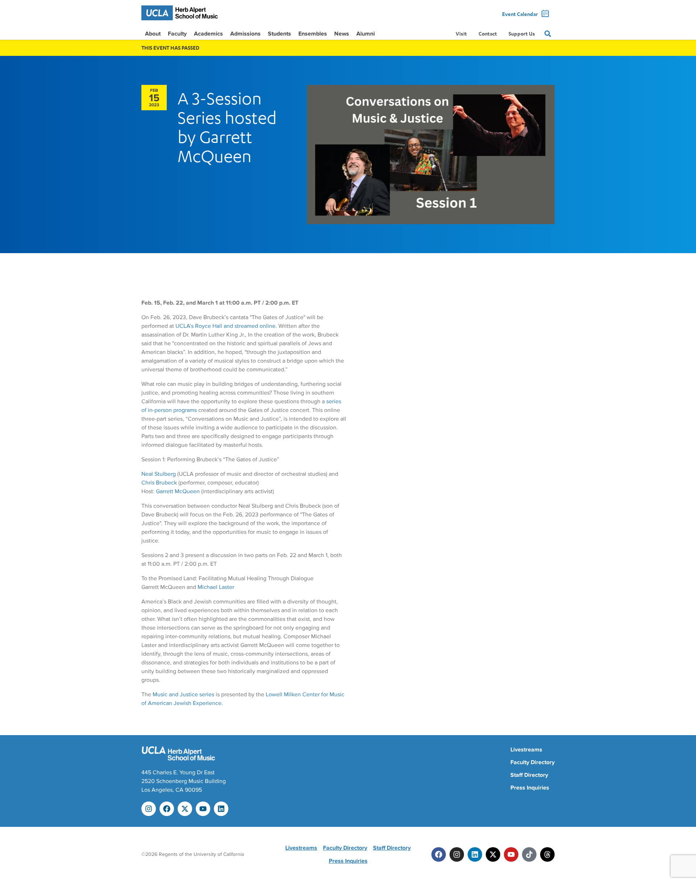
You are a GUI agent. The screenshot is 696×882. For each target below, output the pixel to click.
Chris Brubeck (159, 482)
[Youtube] (203, 808)
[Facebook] (167, 808)
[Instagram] (148, 808)
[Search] (547, 33)
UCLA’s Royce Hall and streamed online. (226, 326)
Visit (461, 33)
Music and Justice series (183, 694)
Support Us (522, 33)
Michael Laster (216, 587)
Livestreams (526, 749)
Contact (487, 33)
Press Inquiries (529, 787)
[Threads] (547, 854)
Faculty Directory (532, 762)
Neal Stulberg (158, 474)
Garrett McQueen (178, 491)
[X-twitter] (185, 808)
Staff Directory (529, 775)
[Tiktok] (529, 854)
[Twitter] (493, 854)
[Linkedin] (221, 808)
